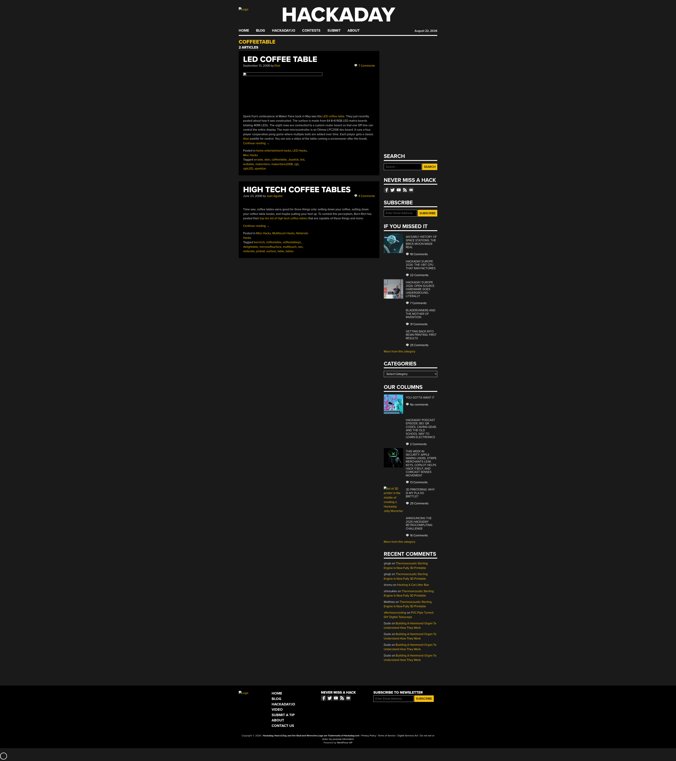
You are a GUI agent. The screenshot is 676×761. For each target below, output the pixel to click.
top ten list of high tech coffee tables (284, 218)
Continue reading (256, 143)
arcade (258, 159)
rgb (296, 164)
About (354, 30)
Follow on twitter (392, 190)
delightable (250, 247)
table (280, 251)
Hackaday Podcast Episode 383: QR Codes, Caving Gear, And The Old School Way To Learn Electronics (421, 428)
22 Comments (418, 275)
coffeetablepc (292, 242)
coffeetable (279, 159)
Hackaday (338, 14)
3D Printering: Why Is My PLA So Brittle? (420, 493)
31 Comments (418, 324)
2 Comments (418, 444)
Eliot (277, 66)
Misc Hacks (250, 155)
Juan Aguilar (275, 196)
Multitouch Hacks (283, 233)
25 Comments (418, 345)
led (302, 159)
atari (267, 159)
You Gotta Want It (420, 397)
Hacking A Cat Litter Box (413, 585)
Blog (260, 30)
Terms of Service (387, 735)
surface (271, 251)
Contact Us (283, 726)
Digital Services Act (408, 735)
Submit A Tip (283, 715)
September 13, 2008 (256, 66)
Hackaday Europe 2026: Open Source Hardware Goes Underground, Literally (420, 289)
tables (290, 251)
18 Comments (418, 254)
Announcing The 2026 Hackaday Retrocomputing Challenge (419, 523)
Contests (311, 30)
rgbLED (248, 168)
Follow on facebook (386, 190)
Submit (334, 30)
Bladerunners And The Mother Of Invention (420, 313)
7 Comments (366, 66)
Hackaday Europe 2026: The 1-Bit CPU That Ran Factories (421, 265)
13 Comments (418, 482)
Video (277, 709)
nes (300, 247)
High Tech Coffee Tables (297, 190)
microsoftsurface (270, 247)
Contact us (411, 190)
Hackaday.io (283, 30)
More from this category (399, 351)
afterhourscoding (395, 612)
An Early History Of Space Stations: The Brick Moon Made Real (421, 242)
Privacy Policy (368, 735)
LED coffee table (334, 116)
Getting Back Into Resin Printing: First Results (421, 335)
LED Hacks (300, 150)
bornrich (259, 242)
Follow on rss (405, 190)
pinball (260, 251)
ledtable (248, 164)
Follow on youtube (398, 190)
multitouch (289, 247)
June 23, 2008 (252, 196)
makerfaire (262, 164)
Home (244, 30)
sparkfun (260, 168)
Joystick (293, 159)
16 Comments (418, 535)
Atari (246, 139)
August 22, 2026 (426, 31)
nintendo (249, 251)
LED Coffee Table (280, 59)
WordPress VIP (344, 742)
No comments (418, 404)
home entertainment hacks (273, 150)
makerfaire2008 (282, 164)
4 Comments (366, 196)
